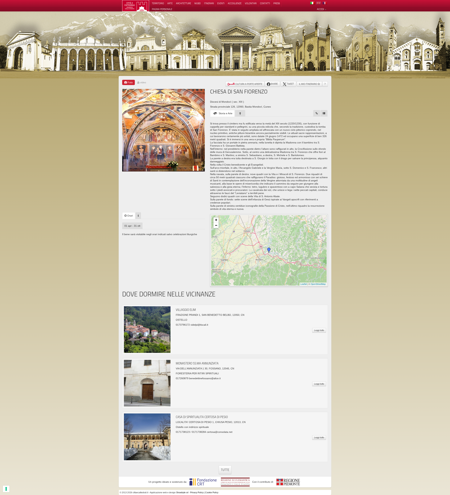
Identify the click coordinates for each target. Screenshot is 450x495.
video (142, 82)
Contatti (265, 3)
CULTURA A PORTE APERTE (248, 84)
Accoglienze (235, 3)
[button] (269, 250)
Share (274, 83)
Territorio (158, 3)
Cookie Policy (211, 492)
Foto (130, 82)
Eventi (220, 3)
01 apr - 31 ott (132, 225)
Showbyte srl (182, 492)
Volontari (251, 3)
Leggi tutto (319, 330)
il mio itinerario (308, 84)
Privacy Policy (197, 492)
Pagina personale (162, 9)
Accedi (320, 9)
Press (276, 3)
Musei (197, 3)
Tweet (290, 83)
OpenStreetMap (318, 283)
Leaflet (303, 283)
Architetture (183, 3)
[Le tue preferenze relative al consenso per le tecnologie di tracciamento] (6, 489)
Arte (170, 3)
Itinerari (209, 3)
